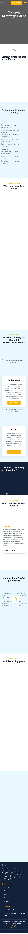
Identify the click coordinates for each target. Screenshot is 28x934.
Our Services (14, 402)
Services (6, 890)
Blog (5, 894)
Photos (6, 898)
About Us (6, 887)
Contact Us (7, 901)
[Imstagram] (12, 926)
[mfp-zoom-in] (14, 126)
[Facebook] (15, 926)
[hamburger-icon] (25, 2)
